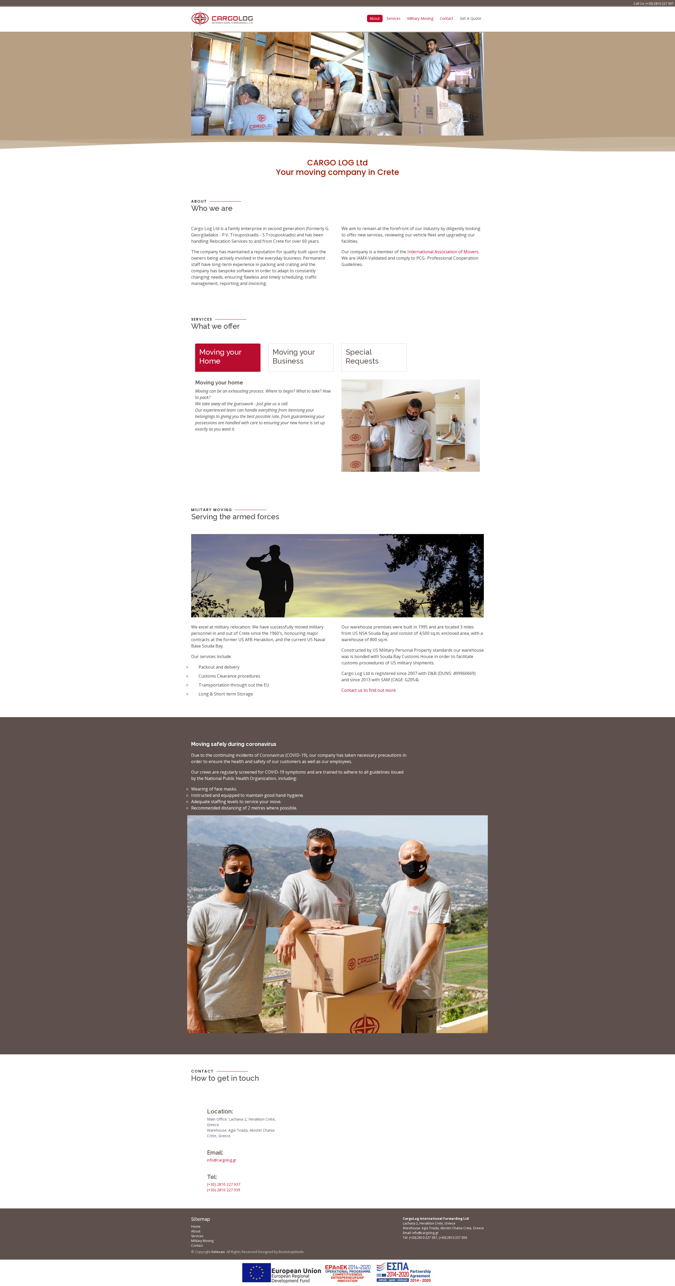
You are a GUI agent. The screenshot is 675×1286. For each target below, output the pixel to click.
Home (195, 1226)
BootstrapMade (291, 1251)
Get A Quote (470, 18)
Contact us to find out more (368, 690)
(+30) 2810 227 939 (223, 1189)
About (375, 18)
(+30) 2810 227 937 (659, 3)
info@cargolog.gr (221, 1160)
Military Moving (420, 18)
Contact (446, 18)
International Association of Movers (443, 252)
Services (394, 18)
